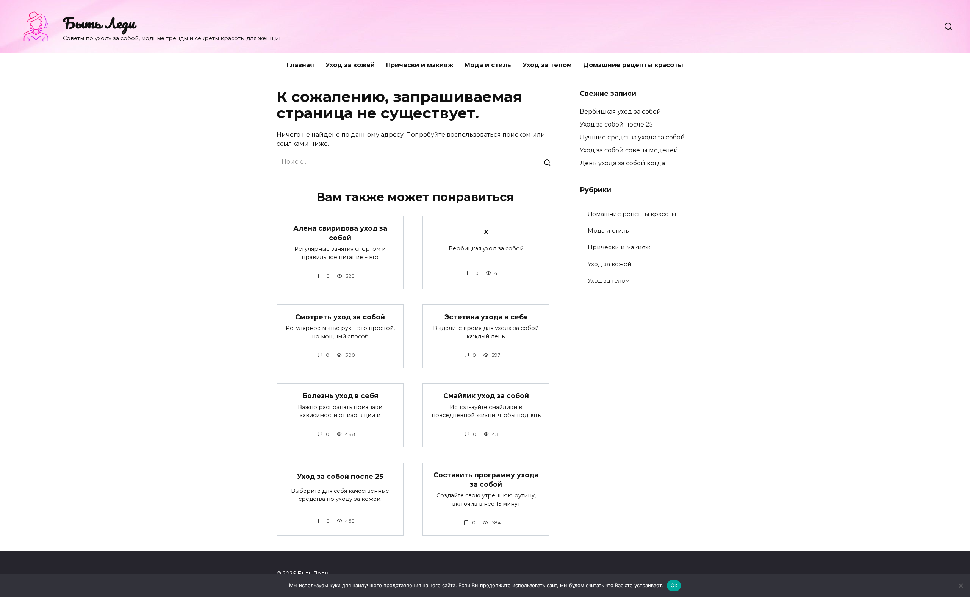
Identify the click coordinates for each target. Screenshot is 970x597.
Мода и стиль (488, 65)
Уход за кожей (350, 65)
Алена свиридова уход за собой (340, 233)
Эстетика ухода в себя (486, 316)
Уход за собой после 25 (340, 476)
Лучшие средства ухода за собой (632, 137)
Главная (300, 65)
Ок (674, 585)
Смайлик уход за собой (486, 396)
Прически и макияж (419, 65)
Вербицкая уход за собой (620, 111)
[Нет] (960, 585)
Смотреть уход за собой (340, 316)
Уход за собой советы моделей (629, 150)
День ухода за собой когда (622, 163)
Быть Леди (99, 22)
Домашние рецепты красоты (633, 65)
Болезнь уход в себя (340, 396)
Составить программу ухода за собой (485, 479)
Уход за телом (547, 65)
